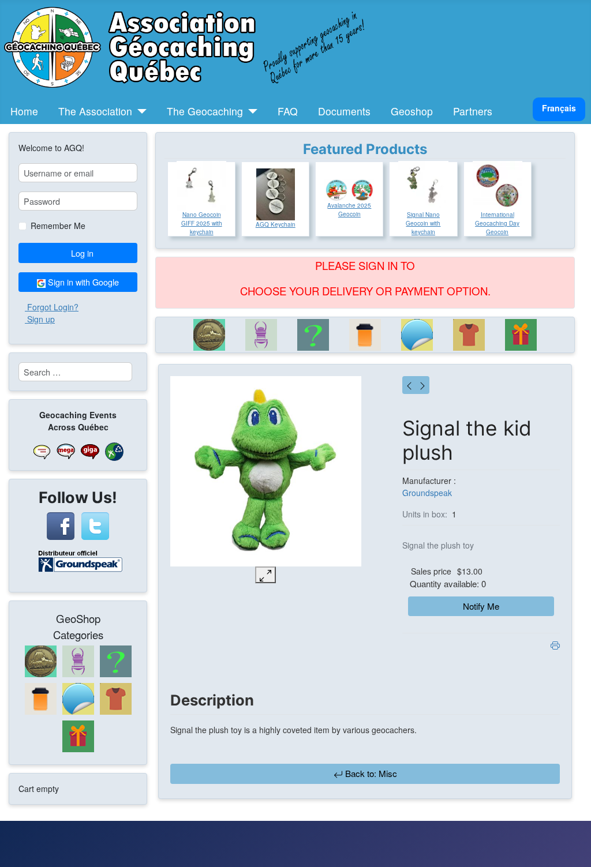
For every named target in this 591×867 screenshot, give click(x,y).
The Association (95, 111)
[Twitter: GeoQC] (95, 524)
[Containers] (365, 335)
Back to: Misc (370, 773)
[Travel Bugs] (261, 335)
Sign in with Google (82, 282)
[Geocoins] (209, 335)
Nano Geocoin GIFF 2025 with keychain (201, 223)
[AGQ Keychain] (275, 194)
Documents (344, 111)
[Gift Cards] (521, 335)
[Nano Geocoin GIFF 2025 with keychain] (201, 186)
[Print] (555, 644)
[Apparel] (469, 335)
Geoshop (412, 111)
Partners (472, 111)
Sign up (41, 319)
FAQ (288, 111)
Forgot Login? (52, 307)
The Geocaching (205, 111)
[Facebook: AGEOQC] (60, 524)
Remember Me (58, 225)
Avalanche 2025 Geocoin (349, 209)
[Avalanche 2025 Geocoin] (349, 190)
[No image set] (265, 471)
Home (24, 111)
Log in (82, 253)
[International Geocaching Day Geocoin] (497, 186)
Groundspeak (427, 492)
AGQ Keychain (276, 224)
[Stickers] (417, 335)
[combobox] (75, 371)
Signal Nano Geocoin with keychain (423, 223)
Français (559, 108)
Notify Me (481, 606)
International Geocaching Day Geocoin (497, 223)
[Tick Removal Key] (422, 385)
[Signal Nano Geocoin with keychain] (423, 186)
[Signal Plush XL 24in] (409, 385)
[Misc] (313, 335)
